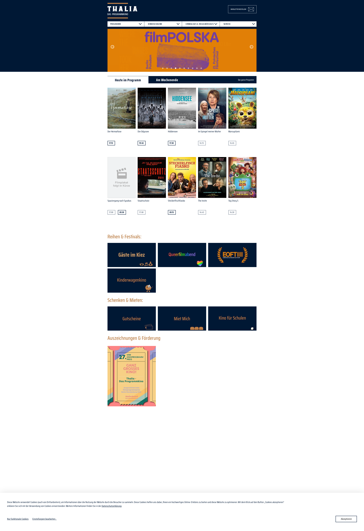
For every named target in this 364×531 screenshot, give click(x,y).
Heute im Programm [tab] (128, 80)
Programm (115, 24)
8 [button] (192, 68)
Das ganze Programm (246, 80)
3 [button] (171, 68)
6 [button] (184, 68)
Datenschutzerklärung (112, 506)
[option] (182, 50)
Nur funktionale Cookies (18, 519)
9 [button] (197, 68)
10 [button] (201, 68)
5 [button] (179, 68)
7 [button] (188, 68)
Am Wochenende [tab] (167, 80)
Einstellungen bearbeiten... (44, 519)
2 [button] (167, 68)
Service (227, 24)
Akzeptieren (346, 519)
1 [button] (162, 68)
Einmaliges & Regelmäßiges (200, 24)
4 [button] (175, 68)
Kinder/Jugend (155, 24)
